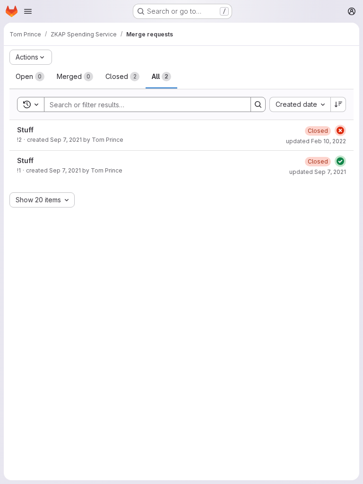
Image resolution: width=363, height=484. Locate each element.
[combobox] (299, 104)
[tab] (30, 76)
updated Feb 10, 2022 (316, 141)
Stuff (25, 130)
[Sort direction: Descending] (338, 104)
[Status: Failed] (340, 130)
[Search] (258, 104)
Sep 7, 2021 (66, 139)
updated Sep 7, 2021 (317, 171)
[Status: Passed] (340, 161)
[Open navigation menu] (27, 11)
